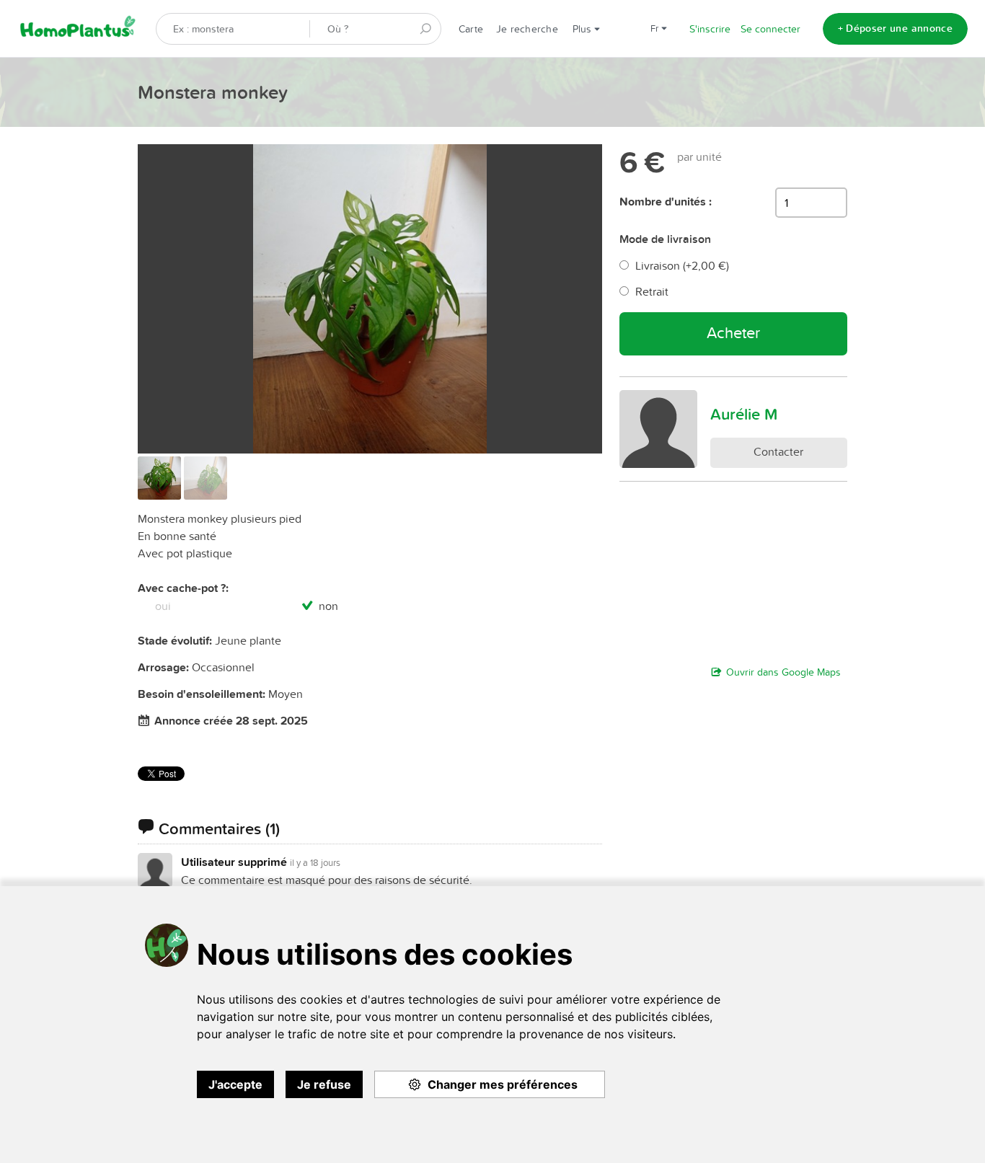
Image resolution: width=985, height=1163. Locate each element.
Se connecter (770, 29)
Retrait (651, 291)
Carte (471, 29)
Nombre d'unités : (665, 201)
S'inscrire (709, 29)
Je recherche (527, 29)
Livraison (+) (682, 265)
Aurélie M (743, 413)
